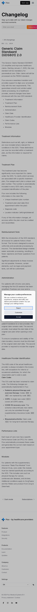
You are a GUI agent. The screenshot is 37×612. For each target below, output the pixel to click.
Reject (18, 308)
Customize (18, 312)
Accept (18, 317)
